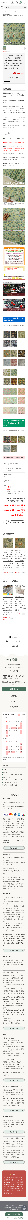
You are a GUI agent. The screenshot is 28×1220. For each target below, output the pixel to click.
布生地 (21, 15)
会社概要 (14, 1207)
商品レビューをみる (14, 77)
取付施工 (14, 701)
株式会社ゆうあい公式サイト (13, 667)
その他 (10, 11)
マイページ (12, 1205)
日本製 (15, 15)
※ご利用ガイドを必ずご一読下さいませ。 (14, 457)
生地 (20, 11)
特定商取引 (20, 1207)
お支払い (5, 769)
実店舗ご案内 (15, 646)
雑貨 (15, 11)
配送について (7, 772)
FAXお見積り (14, 707)
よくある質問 (19, 1205)
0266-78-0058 (16, 676)
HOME (4, 11)
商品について (7, 777)
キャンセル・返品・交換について (12, 774)
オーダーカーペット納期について (12, 779)
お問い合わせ (14, 689)
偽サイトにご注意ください (10, 785)
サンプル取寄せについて (10, 782)
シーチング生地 (6, 14)
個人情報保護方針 (14, 1210)
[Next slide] (24, 556)
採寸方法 (14, 696)
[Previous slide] (3, 556)
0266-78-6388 (14, 678)
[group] (8, 556)
